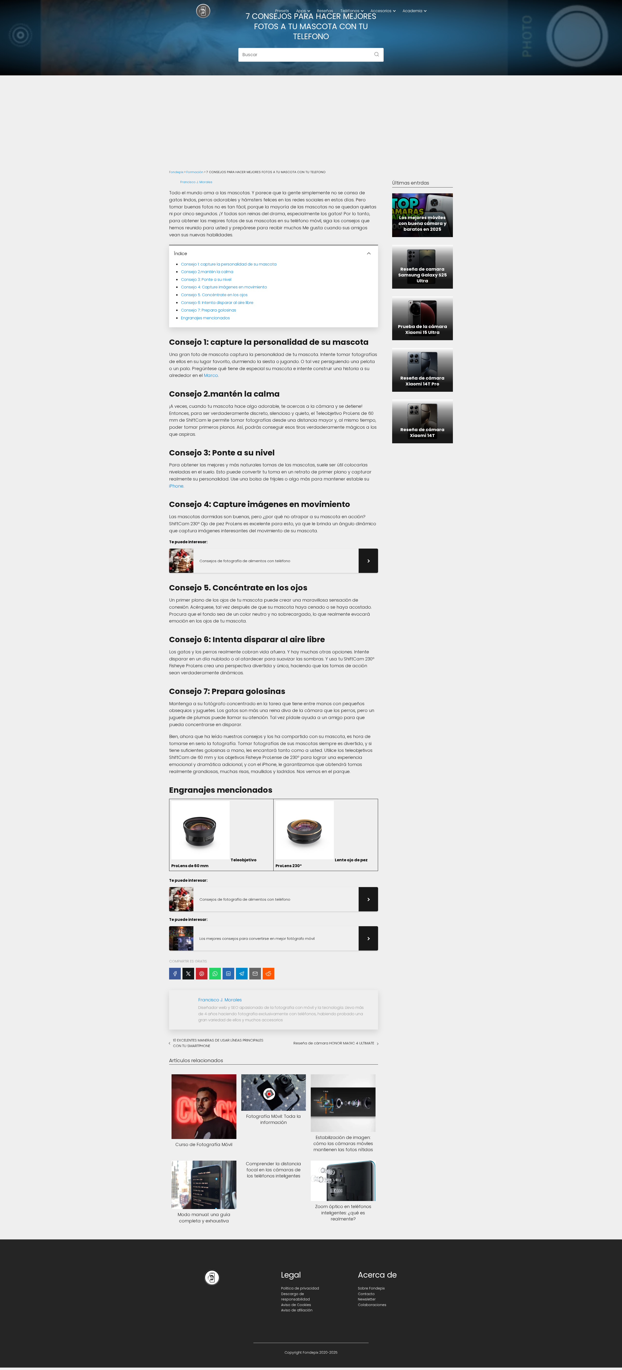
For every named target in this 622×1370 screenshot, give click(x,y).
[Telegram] (242, 973)
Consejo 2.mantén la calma (207, 272)
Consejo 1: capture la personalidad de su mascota (228, 264)
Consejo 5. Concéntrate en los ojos (214, 295)
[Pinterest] (201, 973)
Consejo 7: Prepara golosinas (208, 310)
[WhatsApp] (215, 973)
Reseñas (325, 11)
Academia (412, 11)
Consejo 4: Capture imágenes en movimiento (224, 287)
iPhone (176, 486)
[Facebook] (175, 973)
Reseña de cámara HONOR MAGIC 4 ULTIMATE (334, 1043)
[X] (188, 973)
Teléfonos (349, 11)
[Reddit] (268, 973)
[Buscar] (375, 53)
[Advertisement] (311, 117)
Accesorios (381, 11)
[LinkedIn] (228, 973)
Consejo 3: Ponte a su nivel (206, 279)
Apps (301, 11)
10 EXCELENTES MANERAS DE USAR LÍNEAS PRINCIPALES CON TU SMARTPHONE (218, 1043)
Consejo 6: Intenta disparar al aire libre (217, 302)
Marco (211, 375)
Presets (282, 11)
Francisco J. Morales (196, 182)
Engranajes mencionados (205, 318)
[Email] (255, 973)
